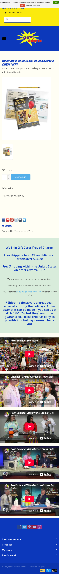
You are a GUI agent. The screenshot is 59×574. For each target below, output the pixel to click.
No (22, 6)
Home (5, 68)
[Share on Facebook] (3, 220)
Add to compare (21, 231)
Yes (55, 2)
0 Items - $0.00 (15, 12)
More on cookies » (33, 6)
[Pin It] (12, 220)
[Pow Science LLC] (33, 38)
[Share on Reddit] (16, 220)
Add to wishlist (7, 231)
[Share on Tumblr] (20, 220)
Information (8, 188)
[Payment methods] (42, 570)
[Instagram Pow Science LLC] (39, 527)
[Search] (7, 19)
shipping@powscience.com (28, 291)
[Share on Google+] (7, 220)
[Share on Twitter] (24, 220)
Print (31, 231)
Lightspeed (44, 567)
